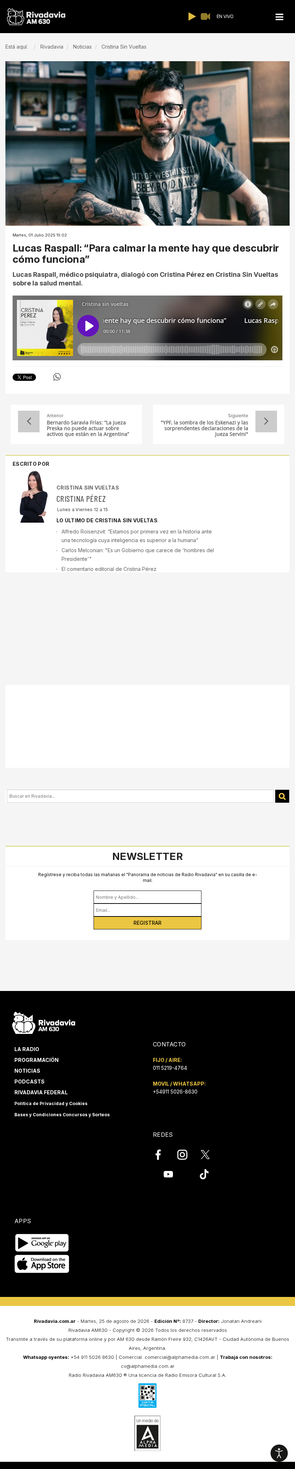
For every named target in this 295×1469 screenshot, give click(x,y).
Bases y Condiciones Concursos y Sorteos (62, 1114)
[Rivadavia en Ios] (41, 1264)
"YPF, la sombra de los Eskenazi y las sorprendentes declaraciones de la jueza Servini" (204, 428)
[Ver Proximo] (266, 421)
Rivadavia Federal (41, 1092)
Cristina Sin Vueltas (87, 488)
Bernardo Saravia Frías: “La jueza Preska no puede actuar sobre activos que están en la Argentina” (88, 428)
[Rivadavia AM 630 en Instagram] (186, 1154)
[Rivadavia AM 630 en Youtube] (168, 1174)
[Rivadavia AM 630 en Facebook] (162, 1154)
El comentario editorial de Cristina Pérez (109, 569)
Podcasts (29, 1081)
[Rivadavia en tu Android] (41, 1243)
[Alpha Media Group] (147, 1433)
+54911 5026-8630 (175, 1092)
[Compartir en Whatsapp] (57, 376)
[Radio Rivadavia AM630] (36, 16)
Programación (36, 1060)
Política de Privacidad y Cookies (50, 1103)
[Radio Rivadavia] (43, 1022)
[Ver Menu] (280, 17)
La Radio (26, 1049)
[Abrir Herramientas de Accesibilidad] (279, 1453)
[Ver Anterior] (29, 421)
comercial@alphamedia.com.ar (180, 1357)
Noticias (27, 1071)
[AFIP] (147, 1395)
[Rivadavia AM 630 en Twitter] (210, 1154)
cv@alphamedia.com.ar (147, 1366)
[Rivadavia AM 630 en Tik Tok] (204, 1174)
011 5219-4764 (170, 1068)
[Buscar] (282, 796)
